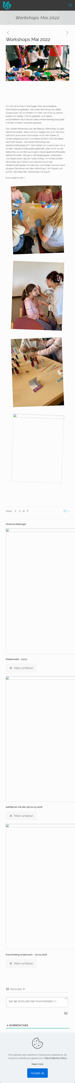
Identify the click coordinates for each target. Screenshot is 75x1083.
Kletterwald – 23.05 (16, 659)
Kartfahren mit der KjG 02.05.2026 (24, 807)
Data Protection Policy (55, 1058)
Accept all (37, 1073)
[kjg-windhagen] (7, 5)
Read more (37, 1064)
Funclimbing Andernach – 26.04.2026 (26, 954)
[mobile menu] (70, 5)
